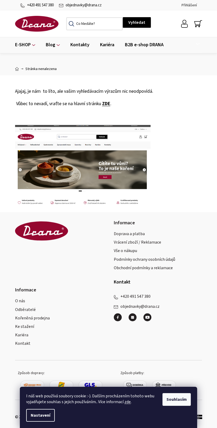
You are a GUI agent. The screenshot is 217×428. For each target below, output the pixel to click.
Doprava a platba (129, 234)
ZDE (106, 103)
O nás (20, 301)
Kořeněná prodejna (32, 318)
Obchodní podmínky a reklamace (143, 268)
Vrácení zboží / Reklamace (137, 242)
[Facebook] (120, 319)
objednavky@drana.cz (84, 5)
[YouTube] (147, 317)
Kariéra (21, 335)
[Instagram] (135, 319)
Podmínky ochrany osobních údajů (144, 259)
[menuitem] (25, 45)
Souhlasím (176, 399)
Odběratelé (25, 310)
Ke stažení (24, 326)
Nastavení (40, 415)
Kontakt (22, 343)
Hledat (137, 22)
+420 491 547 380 (40, 5)
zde (127, 402)
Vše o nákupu (125, 251)
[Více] (194, 43)
